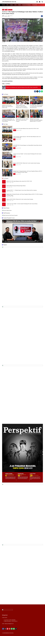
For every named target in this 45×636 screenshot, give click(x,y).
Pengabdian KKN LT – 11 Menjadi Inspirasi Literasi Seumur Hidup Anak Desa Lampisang (21, 190)
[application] (22, 231)
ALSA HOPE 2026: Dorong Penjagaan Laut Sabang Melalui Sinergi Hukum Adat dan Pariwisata (36, 106)
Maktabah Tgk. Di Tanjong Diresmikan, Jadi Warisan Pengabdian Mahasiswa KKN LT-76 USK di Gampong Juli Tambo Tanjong (36, 120)
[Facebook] (35, 91)
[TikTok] (16, 629)
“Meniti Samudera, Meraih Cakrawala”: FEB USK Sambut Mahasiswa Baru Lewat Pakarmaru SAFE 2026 (21, 106)
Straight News (10, 9)
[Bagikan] (42, 16)
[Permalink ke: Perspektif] (3, 16)
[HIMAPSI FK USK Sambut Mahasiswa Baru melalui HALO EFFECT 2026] (8, 100)
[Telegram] (40, 91)
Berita (3, 9)
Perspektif (6, 15)
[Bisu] (39, 241)
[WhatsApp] (42, 91)
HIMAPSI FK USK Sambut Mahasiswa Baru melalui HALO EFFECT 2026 (7, 106)
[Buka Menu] (39, 1)
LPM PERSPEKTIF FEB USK (9, 1)
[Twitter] (37, 91)
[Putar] (3, 241)
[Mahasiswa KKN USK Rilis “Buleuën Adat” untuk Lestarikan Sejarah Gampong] (22, 114)
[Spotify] (12, 629)
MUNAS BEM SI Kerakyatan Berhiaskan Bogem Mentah (15, 185)
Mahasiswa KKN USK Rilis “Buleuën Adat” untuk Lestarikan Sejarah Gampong (22, 120)
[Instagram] (7, 629)
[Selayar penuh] (41, 241)
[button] (37, 1)
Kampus (6, 9)
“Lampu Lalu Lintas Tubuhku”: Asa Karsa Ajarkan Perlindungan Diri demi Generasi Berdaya (8, 120)
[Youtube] (9, 629)
